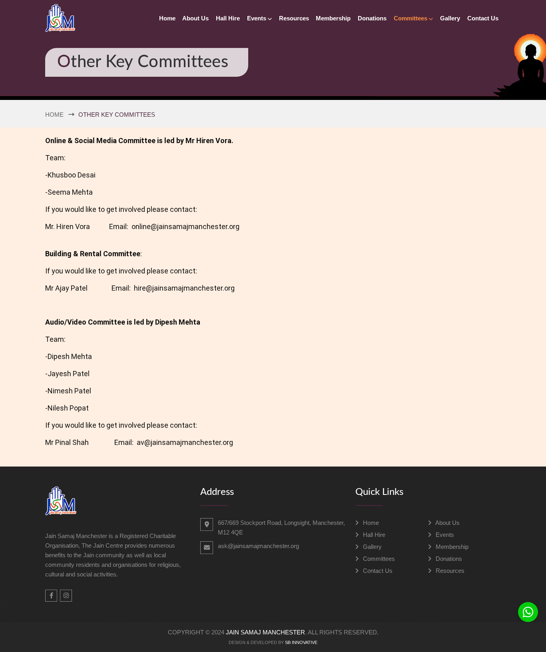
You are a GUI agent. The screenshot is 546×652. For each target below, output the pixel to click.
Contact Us (482, 18)
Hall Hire (228, 18)
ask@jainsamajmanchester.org (258, 545)
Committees (410, 18)
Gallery (450, 18)
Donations (372, 18)
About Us (195, 18)
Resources (294, 18)
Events (256, 18)
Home (167, 18)
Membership (333, 18)
